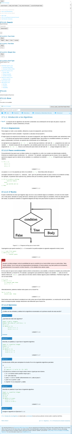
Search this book (3, 23)
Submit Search (4, 28)
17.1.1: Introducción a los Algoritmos (9, 416)
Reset (2, 38)
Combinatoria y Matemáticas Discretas (43, 113)
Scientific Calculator (7, 75)
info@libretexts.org (26, 431)
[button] (5, 85)
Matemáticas (27, 113)
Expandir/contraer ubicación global (70, 113)
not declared (29, 416)
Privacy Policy (51, 430)
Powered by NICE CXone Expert (21, 427)
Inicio (7, 113)
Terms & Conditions (58, 430)
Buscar (3, 110)
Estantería (16, 113)
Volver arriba (4, 420)
